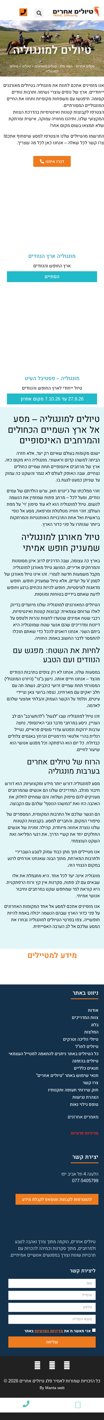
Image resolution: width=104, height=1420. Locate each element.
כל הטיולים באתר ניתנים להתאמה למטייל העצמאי (53, 1053)
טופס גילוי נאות (84, 1104)
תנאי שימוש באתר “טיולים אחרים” (67, 1075)
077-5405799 (85, 1180)
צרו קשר (90, 1082)
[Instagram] (37, 1365)
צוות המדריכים (85, 1017)
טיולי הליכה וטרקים (80, 1039)
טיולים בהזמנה (85, 1061)
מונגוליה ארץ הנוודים (52, 256)
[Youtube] (52, 1365)
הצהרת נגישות (85, 1097)
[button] (39, 13)
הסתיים (52, 276)
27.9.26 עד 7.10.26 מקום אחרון (52, 399)
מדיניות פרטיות (84, 1133)
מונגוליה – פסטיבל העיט (52, 378)
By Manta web (52, 1387)
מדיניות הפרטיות (49, 1330)
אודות (93, 1010)
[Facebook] (66, 1365)
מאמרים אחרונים (83, 1117)
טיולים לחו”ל (86, 1046)
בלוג (94, 1024)
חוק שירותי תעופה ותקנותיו (73, 1089)
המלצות (91, 1032)
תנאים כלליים (86, 1068)
